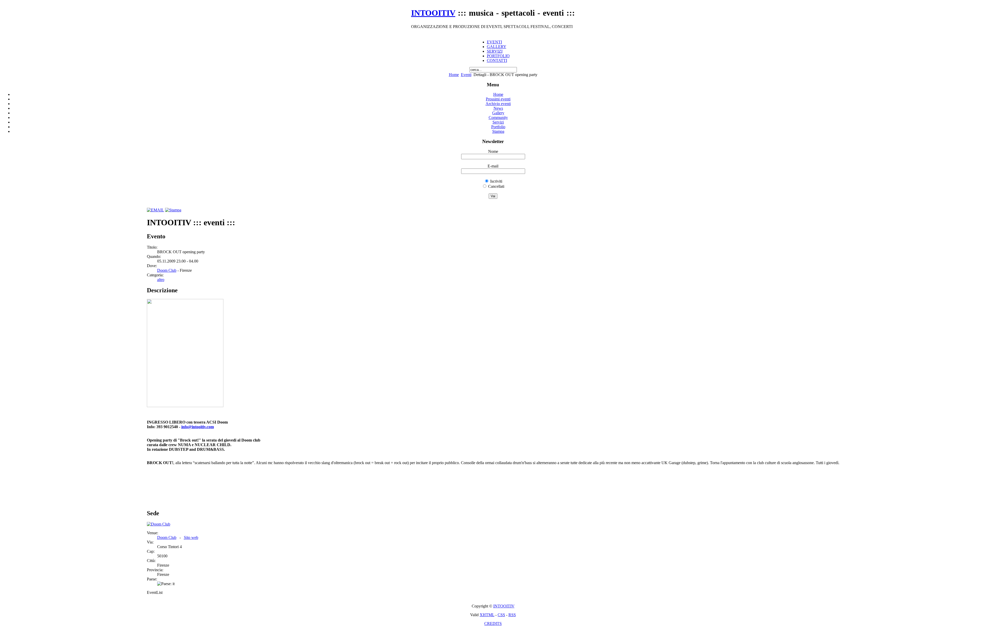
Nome (493, 151)
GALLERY (496, 46)
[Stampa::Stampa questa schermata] (173, 210)
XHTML (487, 615)
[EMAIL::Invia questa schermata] (155, 210)
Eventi (466, 74)
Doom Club (166, 270)
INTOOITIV (504, 606)
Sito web (191, 537)
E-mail (493, 166)
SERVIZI (495, 51)
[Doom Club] (158, 524)
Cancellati (496, 186)
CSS (501, 615)
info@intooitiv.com (197, 427)
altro (160, 279)
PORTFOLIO (498, 56)
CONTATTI (497, 60)
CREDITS (493, 623)
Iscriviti (496, 181)
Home (454, 74)
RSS (512, 615)
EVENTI (494, 42)
